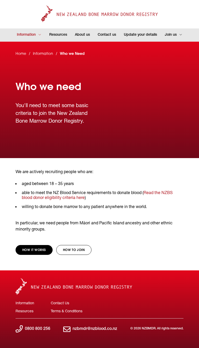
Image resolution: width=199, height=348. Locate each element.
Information (26, 35)
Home (21, 54)
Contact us (107, 35)
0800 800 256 (37, 329)
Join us (171, 35)
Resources (58, 35)
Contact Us (60, 303)
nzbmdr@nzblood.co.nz (95, 329)
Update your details (140, 35)
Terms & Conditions (66, 311)
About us (82, 35)
